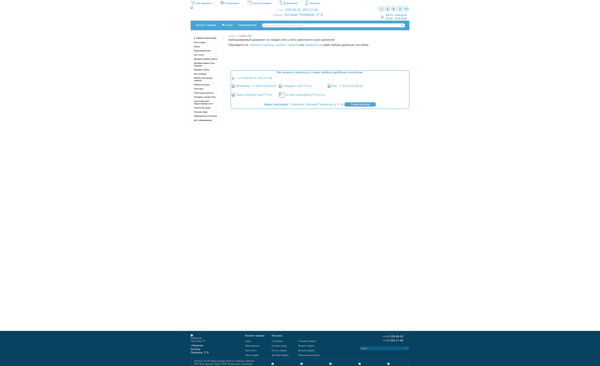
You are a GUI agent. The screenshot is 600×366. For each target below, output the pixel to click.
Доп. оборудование (203, 120)
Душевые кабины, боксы (205, 59)
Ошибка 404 (245, 36)
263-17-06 (310, 10)
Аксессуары (199, 42)
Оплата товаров (262, 3)
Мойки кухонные (202, 84)
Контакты (315, 3)
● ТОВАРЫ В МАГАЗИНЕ (205, 38)
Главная (232, 36)
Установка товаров (307, 341)
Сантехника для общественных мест (203, 102)
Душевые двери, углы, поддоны (204, 64)
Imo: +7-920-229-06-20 (347, 86)
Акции (229, 25)
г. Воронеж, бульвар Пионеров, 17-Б (200, 349)
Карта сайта (251, 350)
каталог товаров (286, 44)
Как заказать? (204, 3)
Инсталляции (200, 74)
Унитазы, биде (201, 112)
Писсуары (198, 89)
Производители (247, 25)
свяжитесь (312, 44)
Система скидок (279, 346)
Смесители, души (202, 108)
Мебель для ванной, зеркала (203, 79)
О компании (232, 3)
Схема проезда (360, 104)
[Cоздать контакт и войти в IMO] (329, 86)
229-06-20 (293, 10)
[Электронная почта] (282, 94)
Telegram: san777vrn (297, 86)
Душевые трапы (201, 69)
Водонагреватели (202, 50)
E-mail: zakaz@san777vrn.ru (305, 94)
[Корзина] (406, 8)
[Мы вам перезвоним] (381, 8)
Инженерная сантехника (205, 116)
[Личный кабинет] (387, 8)
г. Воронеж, (277, 15)
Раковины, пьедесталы (205, 97)
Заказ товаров (252, 355)
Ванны (197, 46)
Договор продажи (306, 350)
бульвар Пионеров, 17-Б (303, 15)
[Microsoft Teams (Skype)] (233, 94)
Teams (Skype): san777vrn (254, 94)
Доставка (292, 3)
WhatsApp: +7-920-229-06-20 (256, 86)
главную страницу (261, 44)
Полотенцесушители (203, 93)
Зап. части (199, 55)
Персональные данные (309, 355)
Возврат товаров (306, 346)
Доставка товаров (280, 355)
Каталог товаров (206, 25)
